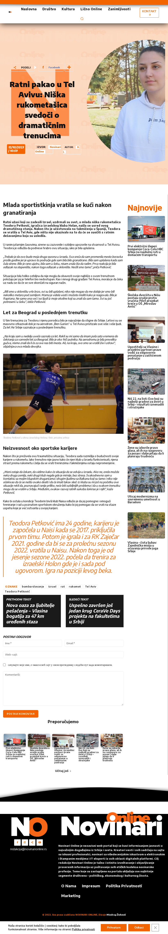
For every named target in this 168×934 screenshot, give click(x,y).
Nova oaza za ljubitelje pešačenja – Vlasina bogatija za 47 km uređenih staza (30, 613)
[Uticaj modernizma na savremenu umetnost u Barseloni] (146, 479)
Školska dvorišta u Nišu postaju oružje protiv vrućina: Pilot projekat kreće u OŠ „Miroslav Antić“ (40, 754)
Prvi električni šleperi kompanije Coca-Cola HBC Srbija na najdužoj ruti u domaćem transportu (15, 753)
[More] (69, 67)
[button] (82, 18)
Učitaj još (61, 771)
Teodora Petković (17, 591)
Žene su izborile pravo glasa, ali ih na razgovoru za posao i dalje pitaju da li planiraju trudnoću (112, 754)
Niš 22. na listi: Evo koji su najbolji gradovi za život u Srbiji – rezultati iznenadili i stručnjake (88, 754)
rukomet (75, 586)
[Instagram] (25, 842)
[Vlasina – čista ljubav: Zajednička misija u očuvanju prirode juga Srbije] (146, 525)
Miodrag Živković (116, 914)
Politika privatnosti (83, 929)
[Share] (32, 842)
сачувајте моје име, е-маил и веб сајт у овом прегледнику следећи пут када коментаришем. (60, 664)
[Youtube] (39, 842)
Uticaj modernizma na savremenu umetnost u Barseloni (144, 499)
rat (63, 586)
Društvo (134, 240)
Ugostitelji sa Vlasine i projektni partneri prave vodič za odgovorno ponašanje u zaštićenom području (64, 755)
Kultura (133, 490)
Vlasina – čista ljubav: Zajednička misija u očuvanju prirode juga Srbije (143, 547)
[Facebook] (17, 842)
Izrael (52, 586)
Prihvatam (113, 927)
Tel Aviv (90, 586)
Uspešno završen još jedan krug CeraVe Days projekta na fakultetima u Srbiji (94, 613)
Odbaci (139, 927)
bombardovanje (33, 586)
